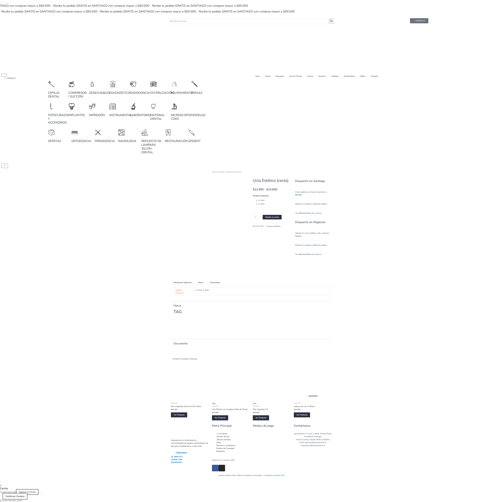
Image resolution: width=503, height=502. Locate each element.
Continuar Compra (15, 496)
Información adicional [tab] (182, 282)
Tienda (267, 76)
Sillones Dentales (224, 439)
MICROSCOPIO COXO (181, 117)
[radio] (274, 200)
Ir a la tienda (222, 433)
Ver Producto (179, 415)
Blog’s (362, 76)
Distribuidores (349, 76)
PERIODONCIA (105, 141)
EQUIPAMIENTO (182, 93)
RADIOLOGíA (127, 141)
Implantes (221, 172)
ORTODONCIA (81, 141)
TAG (213, 403)
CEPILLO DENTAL (53, 95)
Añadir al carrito (272, 217)
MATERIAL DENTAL (157, 117)
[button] (255, 235)
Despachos (220, 451)
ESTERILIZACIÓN (162, 93)
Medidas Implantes (261, 196)
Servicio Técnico (295, 76)
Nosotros (322, 76)
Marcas (310, 76)
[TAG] (183, 326)
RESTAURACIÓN (176, 141)
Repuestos (279, 76)
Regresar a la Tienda (27, 492)
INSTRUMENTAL (120, 115)
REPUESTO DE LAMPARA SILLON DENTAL (151, 146)
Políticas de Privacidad (225, 448)
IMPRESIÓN (97, 115)
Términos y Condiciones (225, 445)
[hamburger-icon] (4, 75)
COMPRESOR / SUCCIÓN (77, 95)
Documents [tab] (215, 282)
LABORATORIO (140, 115)
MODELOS (198, 115)
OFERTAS (54, 141)
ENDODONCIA (140, 93)
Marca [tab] (200, 282)
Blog (218, 442)
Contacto (374, 76)
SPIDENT (194, 141)
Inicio (257, 76)
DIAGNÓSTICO (119, 93)
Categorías (11, 78)
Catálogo (334, 76)
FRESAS (196, 93)
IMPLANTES (76, 115)
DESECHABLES (99, 93)
